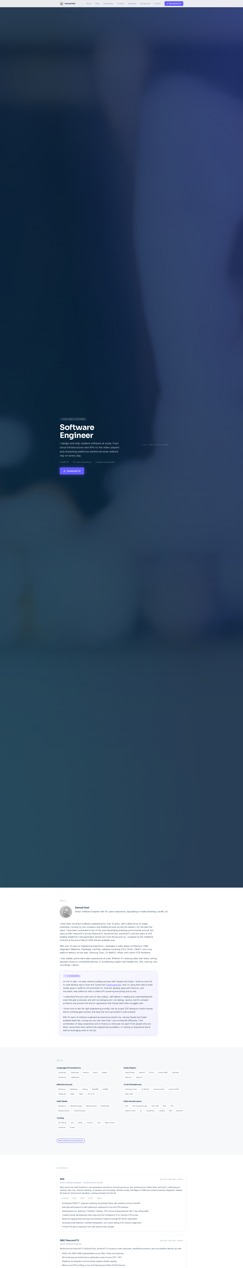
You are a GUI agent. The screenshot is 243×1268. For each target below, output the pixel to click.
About (88, 3)
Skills (97, 3)
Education (132, 3)
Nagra (99, 1198)
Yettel (74, 1198)
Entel (82, 1198)
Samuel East (70, 3)
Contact (157, 3)
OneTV (90, 1198)
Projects (120, 3)
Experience (108, 3)
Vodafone (65, 1198)
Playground (145, 3)
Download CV (175, 3)
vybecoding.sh (113, 984)
